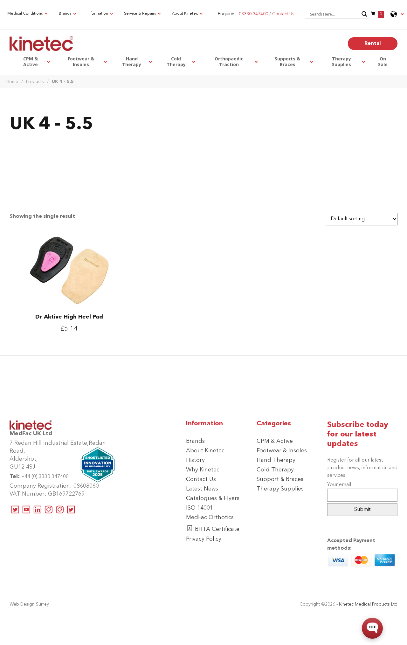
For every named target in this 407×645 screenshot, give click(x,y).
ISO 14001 (199, 508)
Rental (372, 43)
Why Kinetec (202, 470)
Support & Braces (280, 479)
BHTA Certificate (217, 529)
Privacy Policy (203, 539)
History (195, 460)
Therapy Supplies (280, 489)
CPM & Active (275, 441)
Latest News (202, 489)
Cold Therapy (275, 470)
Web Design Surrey (29, 604)
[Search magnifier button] (364, 14)
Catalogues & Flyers (212, 498)
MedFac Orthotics (210, 517)
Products (35, 81)
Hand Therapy (276, 460)
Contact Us (201, 479)
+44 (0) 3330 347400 (45, 476)
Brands (195, 441)
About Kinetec (205, 451)
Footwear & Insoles (282, 451)
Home (12, 81)
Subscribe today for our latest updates (357, 434)
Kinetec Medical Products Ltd (368, 604)
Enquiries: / (256, 14)
